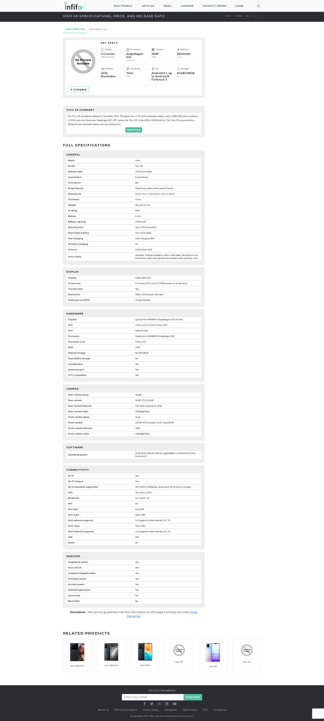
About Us (103, 709)
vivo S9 (213, 666)
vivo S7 (179, 662)
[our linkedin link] (166, 703)
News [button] (167, 5)
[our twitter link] (151, 703)
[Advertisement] (238, 87)
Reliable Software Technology (179, 716)
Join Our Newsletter (162, 690)
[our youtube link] (175, 703)
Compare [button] (187, 5)
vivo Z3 (247, 662)
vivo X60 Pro (111, 665)
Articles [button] (148, 5)
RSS (205, 709)
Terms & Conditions (125, 709)
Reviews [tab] (98, 29)
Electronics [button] (123, 5)
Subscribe (193, 697)
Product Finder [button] (214, 5)
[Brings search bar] (258, 6)
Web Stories (190, 709)
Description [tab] (75, 29)
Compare (80, 89)
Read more (134, 129)
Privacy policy (151, 709)
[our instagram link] (159, 703)
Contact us (219, 709)
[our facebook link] (145, 703)
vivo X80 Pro (77, 666)
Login (239, 5)
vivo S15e (145, 665)
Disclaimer (171, 709)
